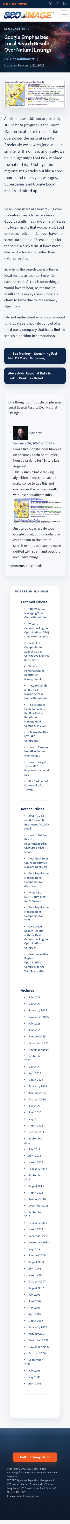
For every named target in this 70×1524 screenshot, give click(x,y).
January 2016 (37, 1199)
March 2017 (35, 1162)
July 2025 (34, 1023)
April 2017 (34, 1155)
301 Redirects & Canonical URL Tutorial (36, 785)
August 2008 (36, 1262)
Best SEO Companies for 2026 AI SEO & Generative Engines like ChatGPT (36, 651)
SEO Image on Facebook (57, 4)
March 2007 (35, 1320)
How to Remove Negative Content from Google (36, 751)
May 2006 (34, 1377)
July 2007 (34, 1294)
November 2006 (38, 1347)
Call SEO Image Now (35, 1457)
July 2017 (34, 1149)
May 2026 (34, 1004)
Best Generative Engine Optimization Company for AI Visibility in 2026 (36, 962)
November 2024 (38, 1049)
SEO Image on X (50, 4)
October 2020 (37, 1099)
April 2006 (34, 1383)
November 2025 (38, 1017)
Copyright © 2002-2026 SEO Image (26, 1468)
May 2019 (34, 1119)
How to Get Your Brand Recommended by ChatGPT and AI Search (36, 843)
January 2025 (37, 1036)
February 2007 (37, 1327)
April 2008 (34, 1268)
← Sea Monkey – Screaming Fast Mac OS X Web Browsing (33, 355)
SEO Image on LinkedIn (64, 4)
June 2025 (34, 1030)
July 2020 (34, 1106)
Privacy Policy (15, 1496)
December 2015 (38, 1205)
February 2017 (37, 1169)
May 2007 (34, 1307)
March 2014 (35, 1229)
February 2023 (37, 1086)
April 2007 (34, 1314)
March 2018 (35, 1125)
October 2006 (37, 1353)
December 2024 (38, 1043)
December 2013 (38, 1236)
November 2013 (38, 1242)
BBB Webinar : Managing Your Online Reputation (35, 613)
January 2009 (37, 1255)
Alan (31, 433)
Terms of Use (31, 1496)
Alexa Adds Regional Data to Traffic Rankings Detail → (29, 375)
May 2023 (34, 1067)
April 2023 (34, 1073)
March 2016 (35, 1192)
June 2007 (34, 1301)
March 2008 (35, 1275)
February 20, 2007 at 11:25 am (35, 443)
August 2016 (36, 1186)
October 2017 (37, 1132)
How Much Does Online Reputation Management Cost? (36, 863)
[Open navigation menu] (64, 14)
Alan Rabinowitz (22, 59)
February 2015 (37, 1223)
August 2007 (36, 1288)
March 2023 (35, 1080)
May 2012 (34, 1249)
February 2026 (37, 1010)
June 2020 (34, 1112)
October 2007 (37, 1281)
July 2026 (34, 997)
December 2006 (38, 1340)
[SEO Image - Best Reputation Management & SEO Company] (28, 14)
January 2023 (37, 1093)
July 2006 (34, 1370)
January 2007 (37, 1333)
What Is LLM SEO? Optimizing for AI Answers (35, 897)
